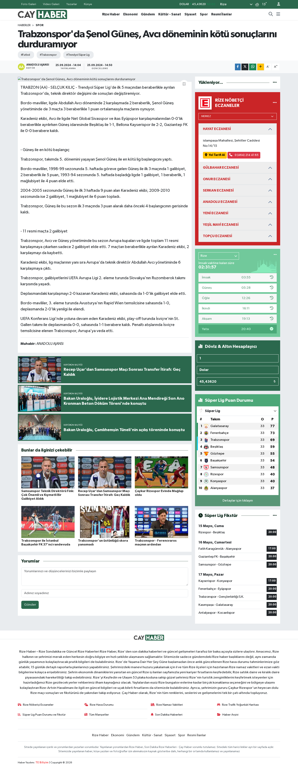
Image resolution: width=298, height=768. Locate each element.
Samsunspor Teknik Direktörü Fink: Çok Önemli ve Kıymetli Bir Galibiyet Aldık (47, 494)
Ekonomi (130, 14)
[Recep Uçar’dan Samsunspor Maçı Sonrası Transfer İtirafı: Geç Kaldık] (104, 472)
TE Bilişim (41, 762)
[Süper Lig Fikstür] (275, 515)
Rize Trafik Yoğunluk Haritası (240, 704)
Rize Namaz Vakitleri (169, 704)
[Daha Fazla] (260, 67)
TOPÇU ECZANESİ (217, 236)
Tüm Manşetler (99, 714)
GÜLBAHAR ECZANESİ (221, 167)
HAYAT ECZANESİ (217, 129)
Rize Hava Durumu (102, 704)
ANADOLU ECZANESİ (220, 201)
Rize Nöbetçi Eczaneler (38, 704)
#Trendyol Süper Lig (77, 54)
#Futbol (25, 54)
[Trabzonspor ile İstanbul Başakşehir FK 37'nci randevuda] (48, 522)
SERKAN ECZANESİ (218, 190)
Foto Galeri (28, 4)
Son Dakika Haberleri (168, 714)
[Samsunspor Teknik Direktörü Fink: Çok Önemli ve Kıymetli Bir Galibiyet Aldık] (48, 472)
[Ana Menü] (278, 14)
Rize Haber (111, 14)
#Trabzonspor (48, 54)
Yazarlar (71, 4)
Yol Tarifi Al (217, 155)
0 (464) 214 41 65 (246, 155)
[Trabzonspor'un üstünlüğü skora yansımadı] (104, 522)
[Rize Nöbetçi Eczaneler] (275, 103)
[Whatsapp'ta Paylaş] (252, 67)
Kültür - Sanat (169, 14)
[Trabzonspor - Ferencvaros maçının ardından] (161, 522)
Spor (204, 14)
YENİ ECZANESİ (215, 213)
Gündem (148, 14)
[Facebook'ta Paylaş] (238, 67)
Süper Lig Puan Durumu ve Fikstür (44, 714)
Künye (88, 4)
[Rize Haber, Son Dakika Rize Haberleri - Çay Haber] (42, 14)
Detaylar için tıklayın (238, 500)
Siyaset (190, 14)
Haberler (24, 25)
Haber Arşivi (230, 714)
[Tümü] (275, 82)
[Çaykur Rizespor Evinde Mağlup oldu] (161, 472)
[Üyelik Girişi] (277, 4)
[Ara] (271, 14)
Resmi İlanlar (221, 14)
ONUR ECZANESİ (216, 179)
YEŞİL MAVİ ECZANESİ (221, 224)
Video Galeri (51, 4)
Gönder (30, 604)
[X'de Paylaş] (244, 67)
